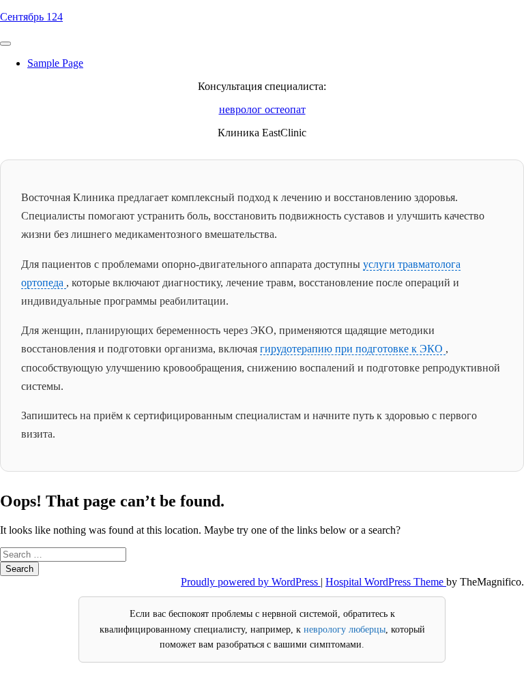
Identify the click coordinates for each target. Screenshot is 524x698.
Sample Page (55, 63)
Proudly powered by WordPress (251, 582)
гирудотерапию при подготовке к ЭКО (353, 348)
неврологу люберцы (344, 629)
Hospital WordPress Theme (385, 582)
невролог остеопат (262, 109)
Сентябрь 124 (31, 16)
